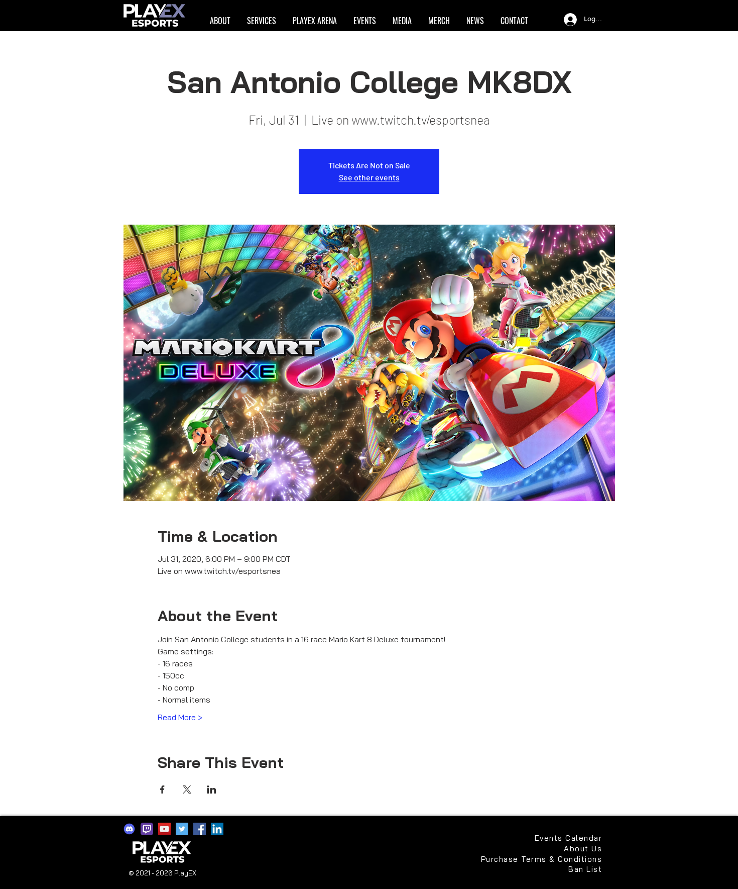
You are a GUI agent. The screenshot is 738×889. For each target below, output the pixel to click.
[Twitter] (182, 829)
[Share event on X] (187, 789)
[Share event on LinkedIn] (211, 789)
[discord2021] (129, 829)
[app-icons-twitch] (147, 829)
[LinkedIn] (217, 829)
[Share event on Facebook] (162, 789)
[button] (219, 21)
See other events (369, 177)
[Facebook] (199, 829)
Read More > (180, 717)
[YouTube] (164, 829)
